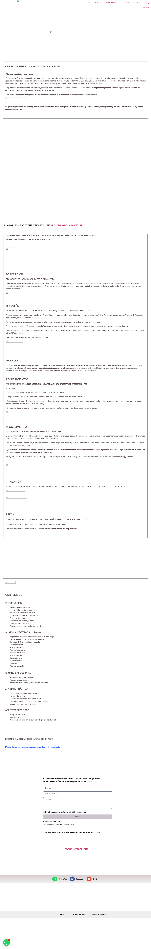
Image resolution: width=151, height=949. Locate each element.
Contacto (145, 8)
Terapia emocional (112, 2)
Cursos (98, 2)
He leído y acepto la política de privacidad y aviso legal (65, 812)
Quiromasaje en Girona (132, 2)
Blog (147, 2)
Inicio (89, 2)
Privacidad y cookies (79, 914)
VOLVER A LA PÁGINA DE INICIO (76, 849)
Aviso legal (62, 914)
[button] (60, 878)
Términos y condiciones (99, 914)
